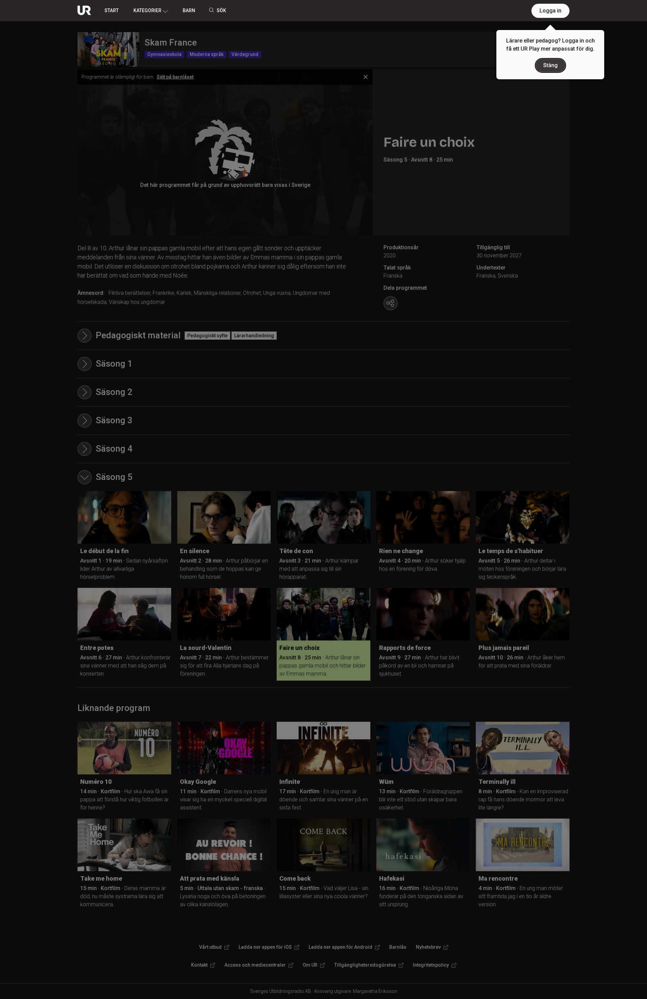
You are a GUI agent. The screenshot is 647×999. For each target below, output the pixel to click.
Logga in (550, 10)
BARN (189, 10)
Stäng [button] (550, 65)
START (111, 10)
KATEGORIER (147, 10)
